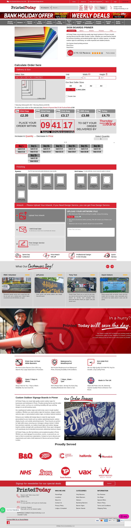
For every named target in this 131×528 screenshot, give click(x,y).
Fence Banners (49, 22)
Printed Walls (108, 22)
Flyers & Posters (69, 22)
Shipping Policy (102, 508)
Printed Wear (78, 22)
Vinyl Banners (80, 494)
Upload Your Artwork (36, 215)
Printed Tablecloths (89, 22)
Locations (58, 497)
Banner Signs (80, 505)
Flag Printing (59, 22)
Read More (70, 45)
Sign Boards (39, 22)
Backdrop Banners (81, 503)
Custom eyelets (21, 199)
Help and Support (96, 1)
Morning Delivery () (41, 105)
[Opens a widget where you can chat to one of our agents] (124, 516)
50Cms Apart (34, 185)
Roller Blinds (118, 22)
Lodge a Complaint (61, 508)
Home (74, 1)
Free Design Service (36, 243)
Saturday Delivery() (24, 105)
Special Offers (101, 500)
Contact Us (58, 503)
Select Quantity (102, 136)
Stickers (20, 22)
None (21, 185)
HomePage (58, 494)
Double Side (72, 96)
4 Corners (47, 185)
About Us (83, 1)
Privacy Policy (59, 505)
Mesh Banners (80, 497)
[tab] (72, 31)
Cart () (125, 1)
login (115, 1)
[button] (100, 8)
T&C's (107, 1)
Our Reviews (101, 494)
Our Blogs (100, 497)
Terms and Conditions (104, 505)
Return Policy (101, 503)
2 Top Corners (60, 185)
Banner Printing (10, 22)
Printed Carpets (98, 22)
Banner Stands (29, 22)
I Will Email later (42, 229)
